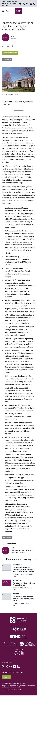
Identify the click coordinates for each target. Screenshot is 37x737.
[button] (8, 46)
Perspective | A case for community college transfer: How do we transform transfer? (24, 569)
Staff (12, 36)
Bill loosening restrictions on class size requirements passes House (23, 598)
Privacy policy (18, 690)
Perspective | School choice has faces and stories (24, 584)
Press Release (7, 59)
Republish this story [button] (10, 52)
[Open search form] (7, 11)
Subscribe (6, 677)
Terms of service (6, 690)
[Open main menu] (3, 11)
